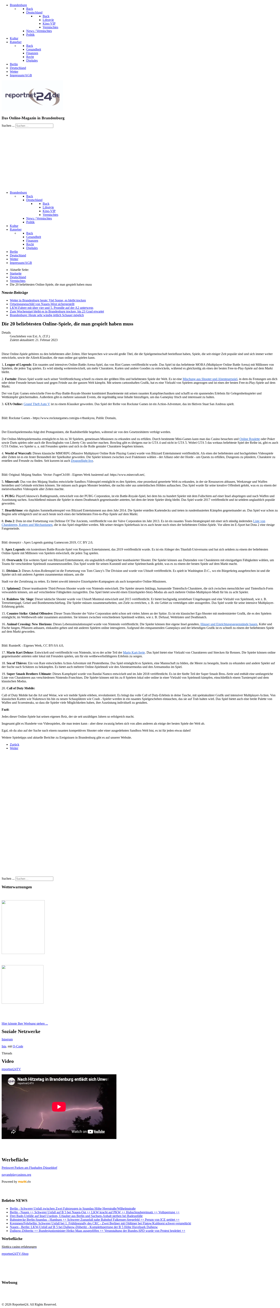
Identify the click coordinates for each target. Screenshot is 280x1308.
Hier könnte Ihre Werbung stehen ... (25, 1023)
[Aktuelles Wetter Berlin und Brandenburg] (22, 1002)
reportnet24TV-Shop (15, 1253)
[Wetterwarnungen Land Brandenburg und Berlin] (23, 953)
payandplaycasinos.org (16, 1174)
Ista (4, 1046)
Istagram (7, 1039)
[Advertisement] (140, 158)
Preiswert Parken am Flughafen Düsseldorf (29, 1167)
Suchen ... (8, 125)
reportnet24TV (11, 1069)
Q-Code (18, 1046)
